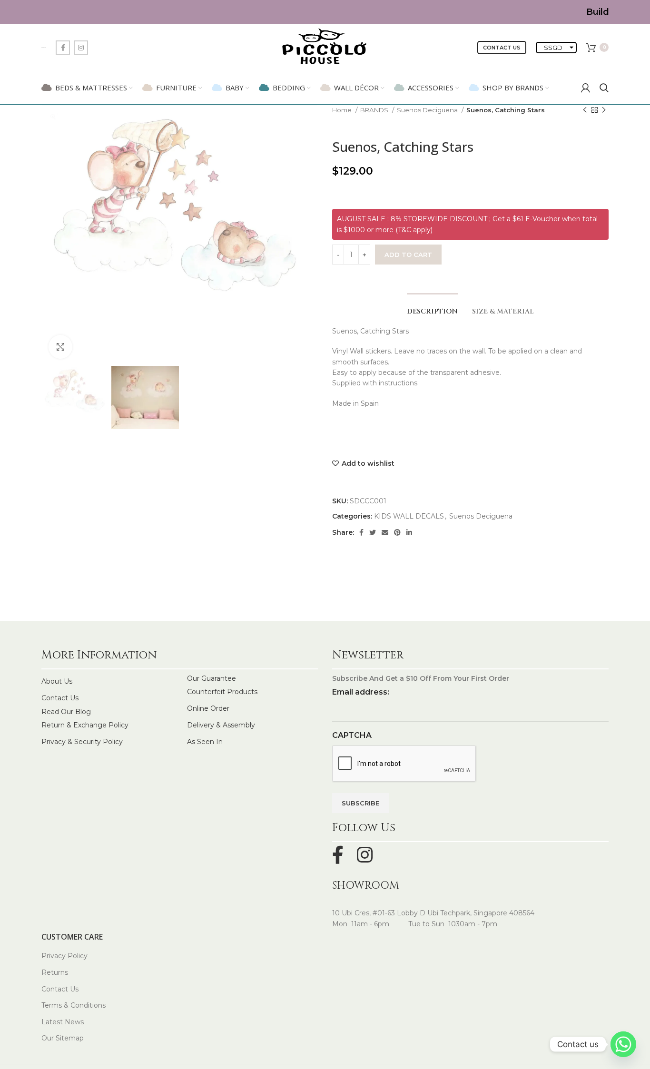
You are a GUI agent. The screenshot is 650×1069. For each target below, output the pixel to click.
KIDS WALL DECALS (409, 516)
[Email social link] (385, 532)
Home (342, 110)
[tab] (432, 307)
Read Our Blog (66, 711)
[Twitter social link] (372, 532)
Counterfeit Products (222, 691)
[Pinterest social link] (397, 532)
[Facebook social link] (63, 47)
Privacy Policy (64, 955)
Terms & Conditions (73, 1005)
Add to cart (408, 254)
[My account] (585, 87)
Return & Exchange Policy (84, 725)
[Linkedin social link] (409, 532)
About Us (56, 681)
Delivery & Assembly (221, 725)
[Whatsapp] (623, 1044)
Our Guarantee (211, 678)
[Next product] (604, 110)
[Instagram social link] (81, 47)
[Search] (604, 87)
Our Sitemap (62, 1038)
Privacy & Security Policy (82, 741)
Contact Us (502, 47)
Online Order (208, 708)
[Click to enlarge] (60, 347)
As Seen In (205, 741)
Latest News (62, 1022)
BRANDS (375, 110)
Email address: (360, 691)
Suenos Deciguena (428, 110)
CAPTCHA (352, 735)
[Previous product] (585, 110)
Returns (54, 972)
